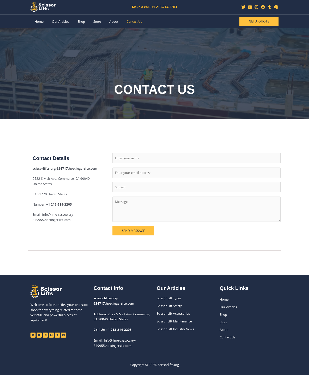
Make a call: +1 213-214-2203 (154, 7)
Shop (81, 21)
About (113, 21)
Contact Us (134, 21)
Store (97, 21)
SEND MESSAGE (133, 230)
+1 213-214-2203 (119, 329)
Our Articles (60, 21)
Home (39, 21)
